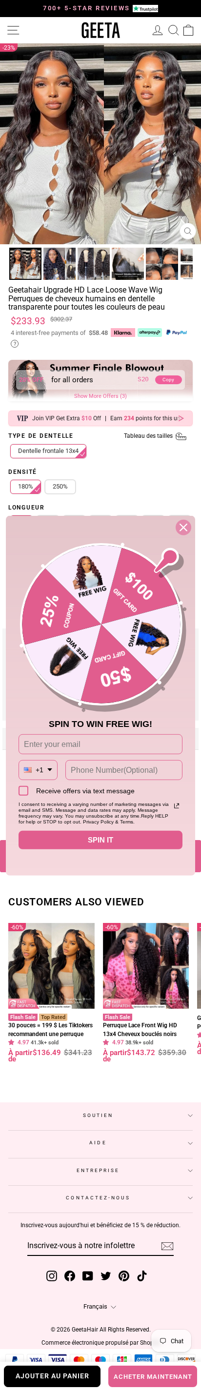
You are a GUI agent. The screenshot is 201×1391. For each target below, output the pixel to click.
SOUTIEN (98, 1115)
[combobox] (38, 770)
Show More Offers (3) (100, 396)
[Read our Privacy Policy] (176, 806)
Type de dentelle (91, 436)
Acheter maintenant (153, 1376)
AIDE (97, 1142)
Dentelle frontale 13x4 (48, 450)
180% (25, 486)
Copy (168, 379)
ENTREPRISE (98, 1170)
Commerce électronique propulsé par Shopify (100, 1342)
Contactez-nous (98, 1198)
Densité (22, 472)
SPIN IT (100, 840)
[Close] (183, 527)
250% (60, 486)
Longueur (26, 508)
